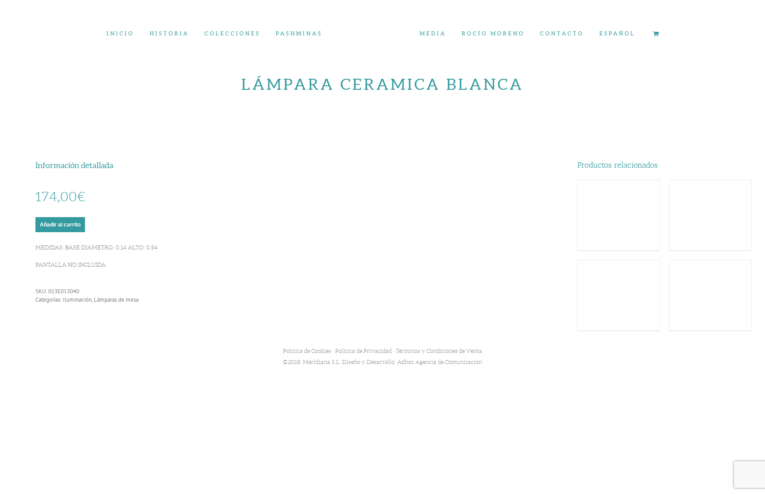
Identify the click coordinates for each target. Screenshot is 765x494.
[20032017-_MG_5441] (382, 206)
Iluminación (77, 299)
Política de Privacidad (363, 351)
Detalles (619, 216)
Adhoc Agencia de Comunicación (439, 362)
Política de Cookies (307, 351)
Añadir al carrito (60, 225)
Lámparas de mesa (116, 299)
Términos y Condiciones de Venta (439, 351)
